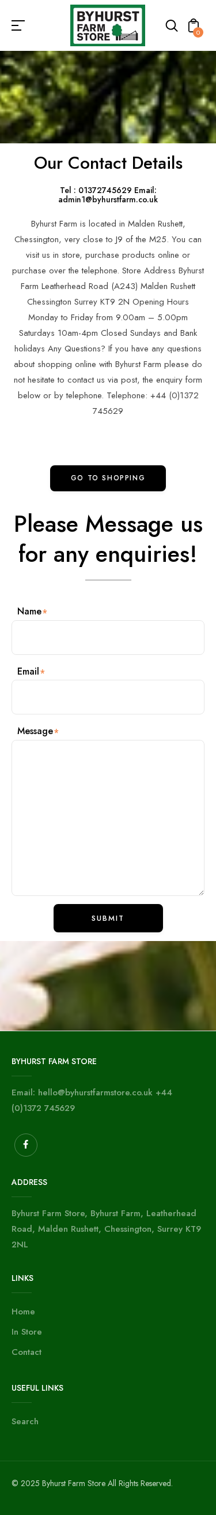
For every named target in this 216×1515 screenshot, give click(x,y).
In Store (27, 1331)
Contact (26, 1352)
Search (25, 1421)
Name (29, 611)
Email (28, 671)
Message (35, 731)
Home (23, 1311)
